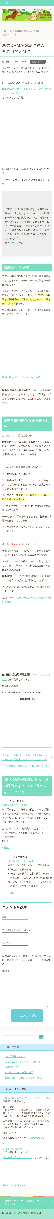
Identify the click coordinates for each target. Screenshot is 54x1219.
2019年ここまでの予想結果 (19, 1072)
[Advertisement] (27, 134)
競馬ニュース (38, 62)
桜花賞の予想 (12, 1067)
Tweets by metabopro (14, 1185)
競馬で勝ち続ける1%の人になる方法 (24, 1098)
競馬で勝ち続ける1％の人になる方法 (21, 377)
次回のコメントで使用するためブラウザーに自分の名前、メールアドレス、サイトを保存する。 (26, 960)
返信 (6, 847)
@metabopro (37, 1138)
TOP (21, 31)
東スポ (15, 242)
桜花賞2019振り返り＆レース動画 (22, 1062)
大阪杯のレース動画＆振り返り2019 (23, 1078)
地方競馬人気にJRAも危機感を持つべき (27, 766)
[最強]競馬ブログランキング (17, 1157)
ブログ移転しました (15, 1056)
